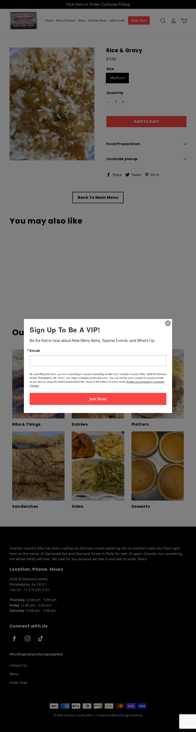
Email (35, 350)
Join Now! (98, 399)
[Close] (168, 323)
